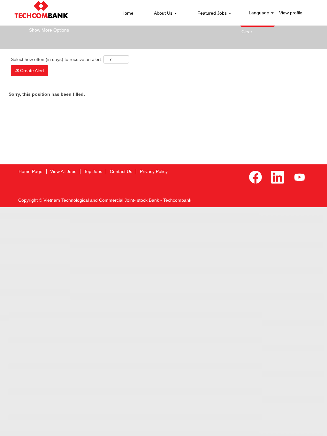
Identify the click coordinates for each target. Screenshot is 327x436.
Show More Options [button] (49, 30)
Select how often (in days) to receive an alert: (56, 59)
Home (127, 13)
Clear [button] (246, 31)
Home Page (30, 171)
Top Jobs (93, 171)
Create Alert (31, 70)
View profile (290, 12)
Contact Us (121, 171)
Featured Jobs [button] (212, 13)
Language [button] (259, 12)
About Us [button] (164, 13)
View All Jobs (63, 171)
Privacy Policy (154, 171)
